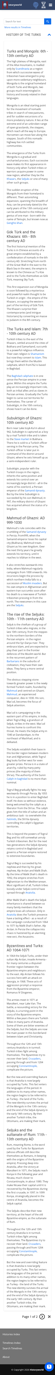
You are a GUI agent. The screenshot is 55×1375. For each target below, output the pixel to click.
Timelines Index (11, 1343)
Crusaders (34, 1058)
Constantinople (28, 1066)
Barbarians (13, 661)
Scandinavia (22, 68)
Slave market (21, 439)
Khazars (11, 179)
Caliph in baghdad (17, 778)
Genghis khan (14, 223)
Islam (38, 357)
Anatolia (30, 892)
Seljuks (25, 179)
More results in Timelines (17, 27)
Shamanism (37, 354)
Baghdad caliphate (22, 376)
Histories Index (11, 1334)
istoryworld (15, 4)
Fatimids (11, 819)
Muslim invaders (32, 583)
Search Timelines (12, 1348)
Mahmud (12, 690)
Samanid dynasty (35, 490)
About (6, 1357)
